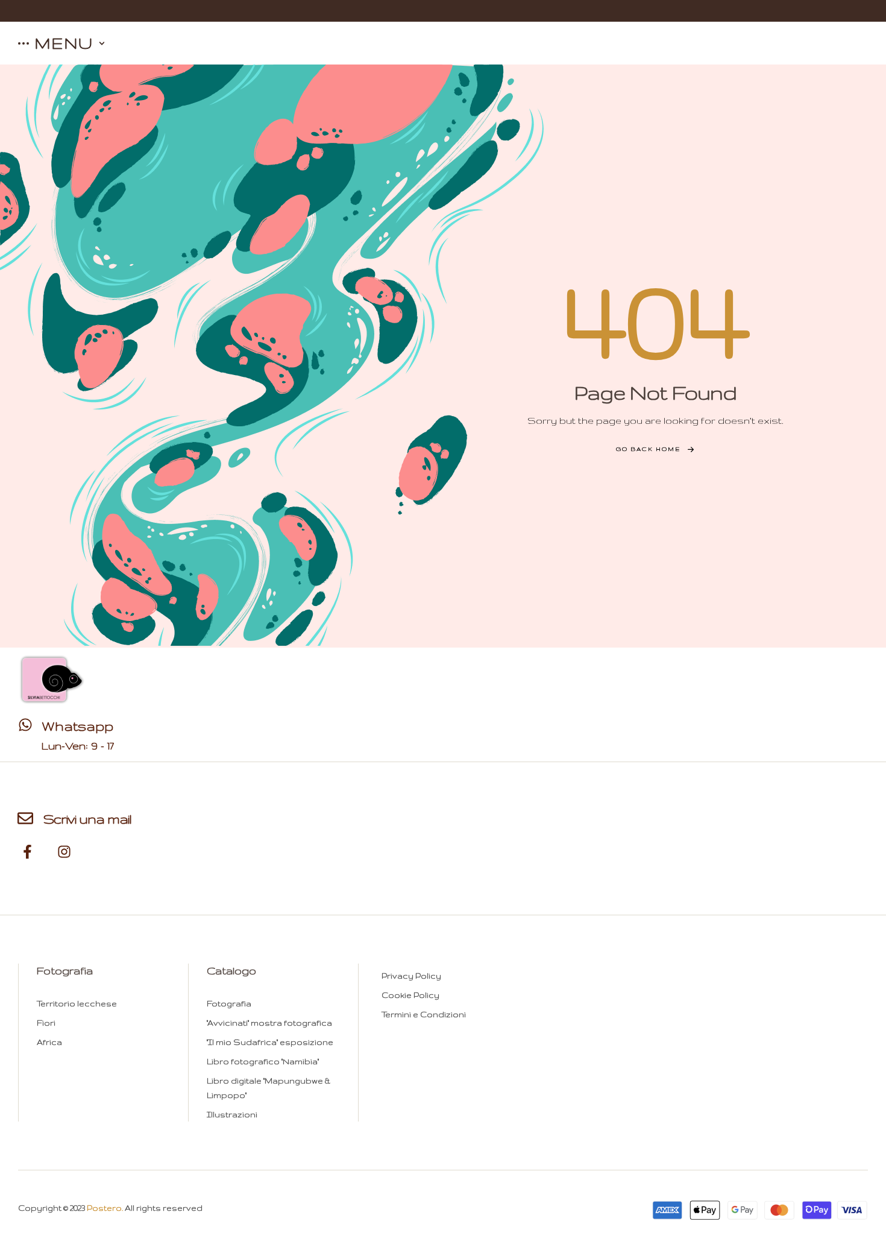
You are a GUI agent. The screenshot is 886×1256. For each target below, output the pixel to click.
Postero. (105, 1208)
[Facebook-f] (28, 851)
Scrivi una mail (87, 819)
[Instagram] (64, 851)
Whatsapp (77, 726)
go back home (648, 449)
